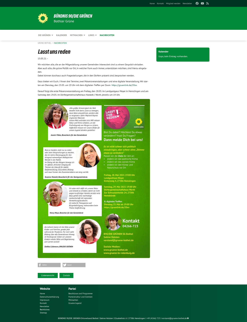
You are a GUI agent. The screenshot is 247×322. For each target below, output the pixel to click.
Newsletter (187, 3)
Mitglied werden (173, 3)
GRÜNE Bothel (45, 43)
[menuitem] (152, 3)
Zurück (66, 275)
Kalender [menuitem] (61, 35)
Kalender (163, 51)
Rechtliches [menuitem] (45, 309)
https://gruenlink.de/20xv (124, 85)
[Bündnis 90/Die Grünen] (43, 18)
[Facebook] (197, 3)
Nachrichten (60, 43)
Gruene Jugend (74, 303)
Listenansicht (47, 275)
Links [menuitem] (91, 35)
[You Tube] (202, 3)
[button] (49, 265)
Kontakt (160, 3)
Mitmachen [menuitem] (76, 35)
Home (152, 3)
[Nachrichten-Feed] (207, 3)
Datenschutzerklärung (49, 297)
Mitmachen (73, 300)
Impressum (44, 300)
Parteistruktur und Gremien (80, 297)
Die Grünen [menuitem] (44, 35)
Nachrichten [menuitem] (107, 35)
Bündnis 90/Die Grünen (73, 16)
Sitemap (43, 312)
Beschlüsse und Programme (80, 293)
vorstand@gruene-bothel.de (174, 318)
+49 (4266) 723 (153, 318)
